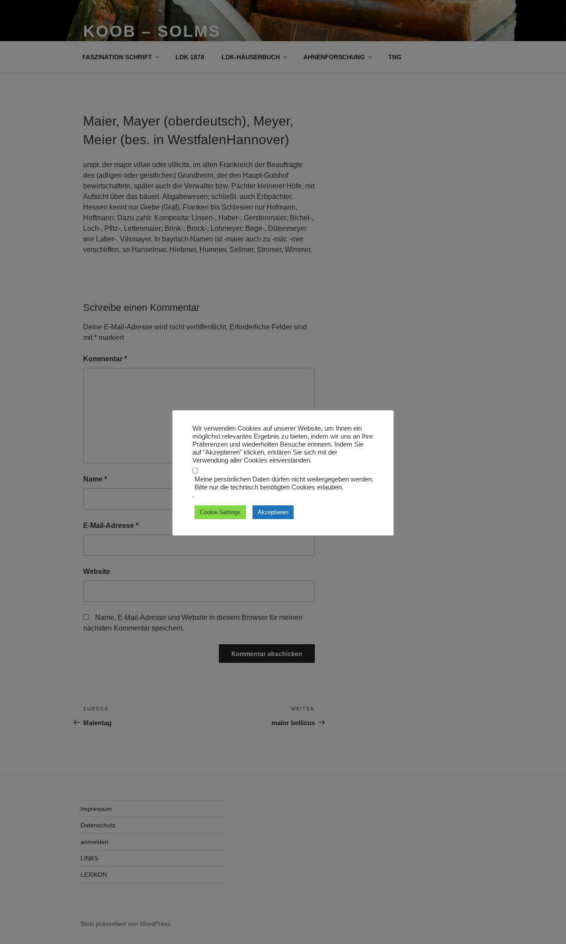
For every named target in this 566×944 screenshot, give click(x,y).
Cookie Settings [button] (220, 512)
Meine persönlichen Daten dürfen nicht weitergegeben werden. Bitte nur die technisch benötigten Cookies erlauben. (284, 483)
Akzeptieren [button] (273, 512)
